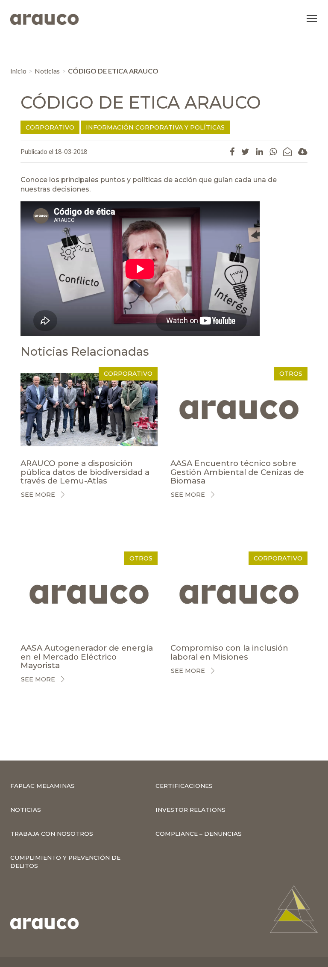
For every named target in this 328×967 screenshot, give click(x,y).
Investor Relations (190, 809)
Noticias (47, 71)
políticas (147, 180)
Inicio (18, 71)
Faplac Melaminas (42, 785)
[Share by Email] (287, 151)
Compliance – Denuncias (198, 833)
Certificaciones (184, 785)
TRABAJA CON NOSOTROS (51, 833)
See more (38, 494)
